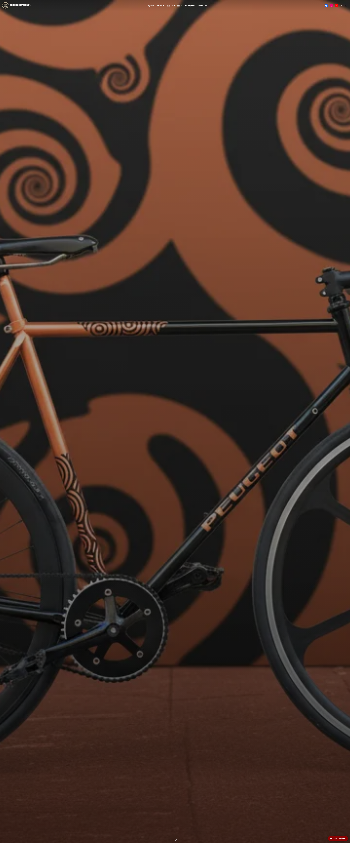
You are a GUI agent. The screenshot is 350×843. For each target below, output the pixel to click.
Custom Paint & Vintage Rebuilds (175, 369)
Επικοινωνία (203, 6)
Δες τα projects (175, 391)
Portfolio (160, 6)
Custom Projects (174, 6)
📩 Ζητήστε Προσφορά (338, 838)
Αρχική (151, 6)
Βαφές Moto (190, 6)
